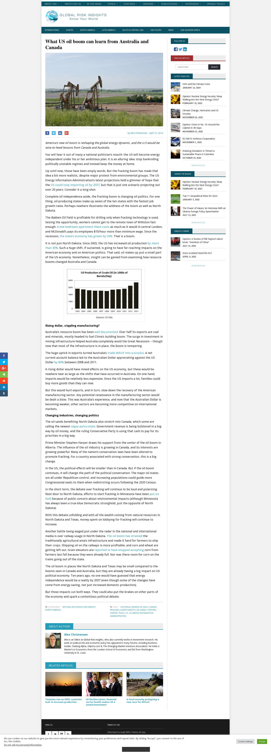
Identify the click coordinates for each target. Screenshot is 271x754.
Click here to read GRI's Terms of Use (126, 732)
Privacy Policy (216, 4)
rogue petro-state (83, 426)
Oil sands (141, 609)
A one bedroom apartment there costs (83, 227)
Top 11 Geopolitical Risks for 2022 (200, 195)
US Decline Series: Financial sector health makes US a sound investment (101, 702)
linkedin (61, 734)
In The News (94, 4)
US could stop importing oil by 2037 (75, 185)
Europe (69, 30)
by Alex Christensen (137, 132)
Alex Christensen (76, 634)
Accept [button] (262, 741)
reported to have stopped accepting (119, 550)
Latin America (108, 30)
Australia (125, 606)
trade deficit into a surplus (126, 353)
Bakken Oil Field (140, 606)
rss (68, 734)
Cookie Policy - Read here (136, 749)
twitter (55, 734)
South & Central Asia (132, 30)
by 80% (59, 362)
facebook (48, 734)
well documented (106, 332)
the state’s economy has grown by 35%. (86, 236)
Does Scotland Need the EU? (197, 252)
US (126, 613)
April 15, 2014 (156, 132)
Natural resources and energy (79, 606)
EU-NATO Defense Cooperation (199, 138)
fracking (115, 609)
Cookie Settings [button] (245, 741)
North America (87, 30)
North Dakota (128, 609)
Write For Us (73, 4)
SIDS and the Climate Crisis (196, 84)
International (52, 30)
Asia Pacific (156, 30)
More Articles (198, 165)
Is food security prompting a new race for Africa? (143, 700)
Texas (122, 613)
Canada (153, 606)
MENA (171, 30)
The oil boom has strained (124, 536)
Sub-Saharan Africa (190, 30)
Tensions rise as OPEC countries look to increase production (63, 700)
